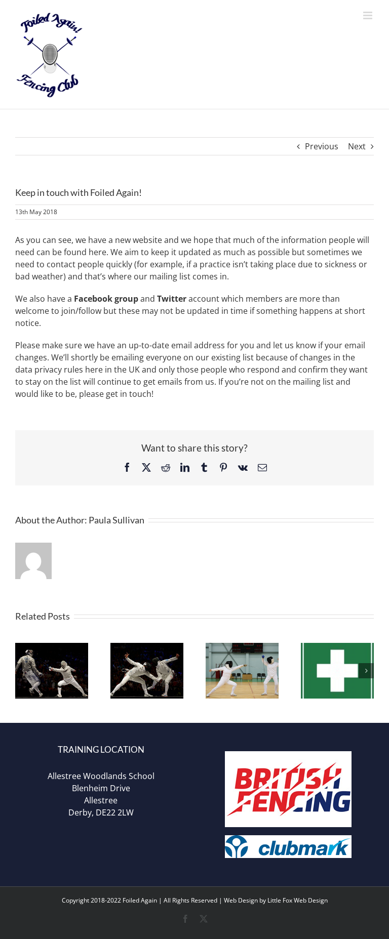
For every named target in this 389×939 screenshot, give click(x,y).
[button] (22, 670)
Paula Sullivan (116, 519)
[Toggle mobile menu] (368, 15)
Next (357, 146)
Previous (321, 146)
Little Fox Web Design (297, 900)
